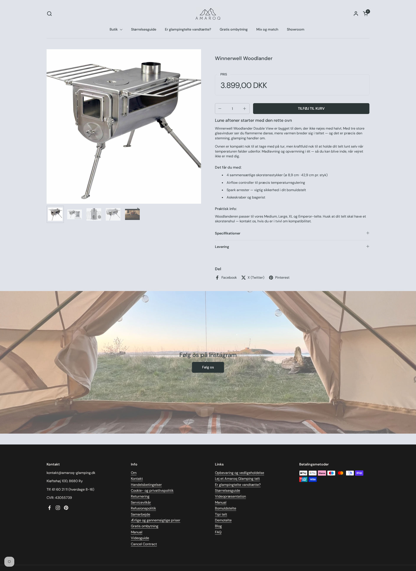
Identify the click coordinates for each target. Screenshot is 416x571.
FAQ (218, 532)
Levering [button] (222, 246)
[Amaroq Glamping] (208, 14)
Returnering (140, 496)
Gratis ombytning (144, 526)
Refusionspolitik (143, 508)
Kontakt (137, 478)
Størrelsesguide (227, 490)
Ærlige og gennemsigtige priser (155, 520)
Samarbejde (140, 514)
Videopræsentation (230, 496)
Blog (218, 526)
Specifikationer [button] (227, 233)
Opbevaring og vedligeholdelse (239, 472)
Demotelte (223, 520)
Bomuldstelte (225, 508)
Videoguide (140, 538)
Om (133, 472)
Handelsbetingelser (146, 484)
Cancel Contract (144, 544)
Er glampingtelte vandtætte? (238, 484)
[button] (49, 13)
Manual (136, 532)
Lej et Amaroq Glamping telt (237, 478)
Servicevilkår (141, 502)
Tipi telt (221, 514)
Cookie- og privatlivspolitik (152, 490)
